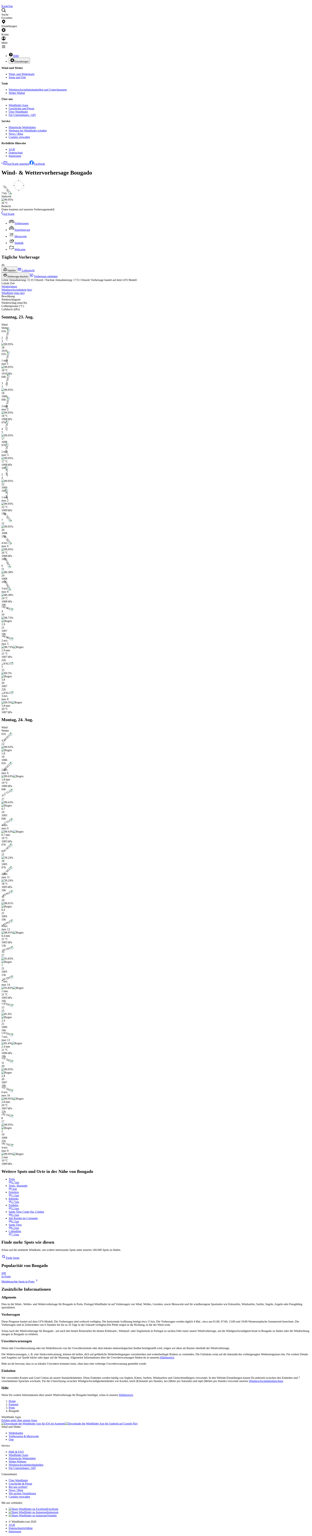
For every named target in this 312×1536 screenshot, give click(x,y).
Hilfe (16, 55)
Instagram (52, 1512)
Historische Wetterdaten (22, 127)
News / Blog (16, 133)
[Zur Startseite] (1, 3)
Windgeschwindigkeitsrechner (266, 1381)
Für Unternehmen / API (22, 115)
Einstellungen (21, 61)
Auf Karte (8, 213)
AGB (12, 149)
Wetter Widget (17, 92)
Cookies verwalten (19, 137)
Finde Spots (12, 1257)
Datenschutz (16, 152)
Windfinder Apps (18, 105)
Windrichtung (9, 286)
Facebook (39, 163)
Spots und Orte (17, 77)
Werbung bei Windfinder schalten (28, 130)
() (16, 289)
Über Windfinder (18, 111)
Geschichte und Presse (21, 108)
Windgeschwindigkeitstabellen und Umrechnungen (38, 89)
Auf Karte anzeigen (18, 163)
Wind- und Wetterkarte (21, 74)
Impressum (15, 155)
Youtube (52, 1515)
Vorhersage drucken (17, 276)
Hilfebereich (167, 1357)
